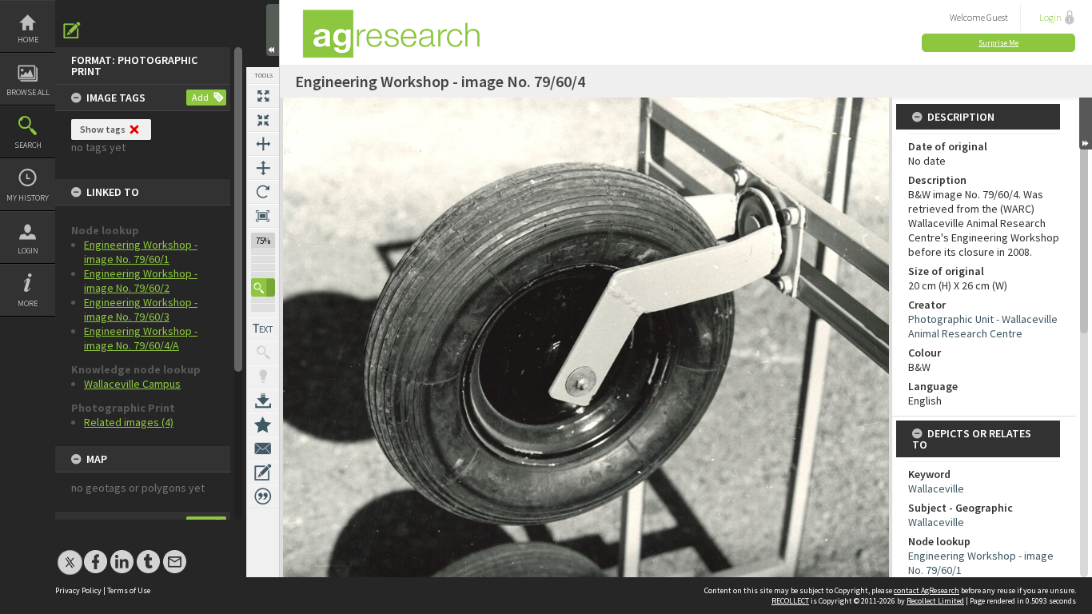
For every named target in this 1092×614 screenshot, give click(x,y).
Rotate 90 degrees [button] (263, 192)
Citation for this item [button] (263, 496)
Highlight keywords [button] (263, 377)
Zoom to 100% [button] (263, 216)
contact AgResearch (926, 590)
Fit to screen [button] (263, 120)
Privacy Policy (78, 590)
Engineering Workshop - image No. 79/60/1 (140, 251)
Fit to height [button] (263, 168)
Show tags (103, 129)
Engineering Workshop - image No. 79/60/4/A (140, 338)
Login (28, 250)
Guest (997, 17)
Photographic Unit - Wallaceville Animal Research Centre (983, 326)
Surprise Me (998, 43)
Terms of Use (128, 590)
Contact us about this (263, 448)
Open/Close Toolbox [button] (272, 30)
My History (27, 198)
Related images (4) (128, 422)
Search (28, 145)
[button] (263, 287)
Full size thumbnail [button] (263, 96)
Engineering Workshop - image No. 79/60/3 (140, 309)
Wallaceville (936, 488)
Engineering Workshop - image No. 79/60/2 (140, 280)
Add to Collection (263, 425)
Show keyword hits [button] (263, 353)
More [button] (28, 303)
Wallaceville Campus (132, 384)
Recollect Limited (935, 601)
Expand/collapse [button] (1085, 124)
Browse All (28, 92)
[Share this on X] (70, 553)
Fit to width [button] (263, 144)
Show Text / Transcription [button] (263, 329)
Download (263, 401)
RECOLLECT (790, 601)
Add (200, 97)
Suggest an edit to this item (72, 30)
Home (28, 39)
